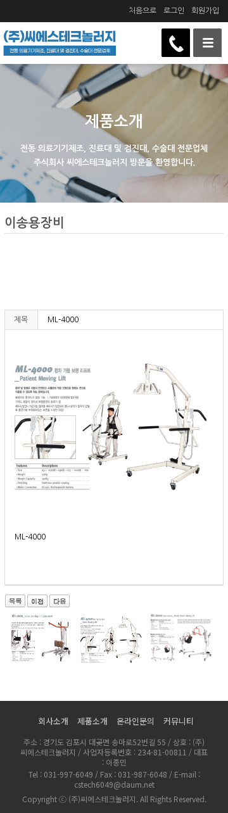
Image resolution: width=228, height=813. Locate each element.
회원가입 (205, 11)
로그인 (173, 11)
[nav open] (207, 42)
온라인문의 (136, 721)
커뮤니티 (178, 721)
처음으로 (142, 11)
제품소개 (92, 721)
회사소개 (53, 721)
